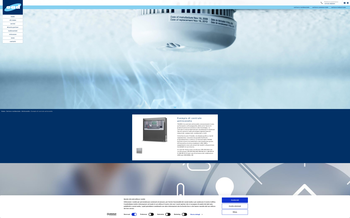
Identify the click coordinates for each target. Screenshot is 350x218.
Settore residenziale (13, 111)
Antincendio (26, 111)
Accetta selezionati (235, 206)
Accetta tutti (235, 200)
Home (3, 111)
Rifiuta (235, 212)
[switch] (151, 214)
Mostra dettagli (195, 214)
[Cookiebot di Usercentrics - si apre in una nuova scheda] (112, 214)
